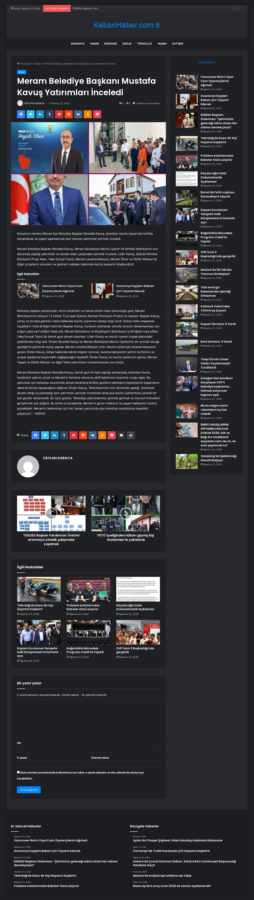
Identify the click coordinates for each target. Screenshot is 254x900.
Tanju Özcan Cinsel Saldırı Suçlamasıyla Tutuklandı (215, 363)
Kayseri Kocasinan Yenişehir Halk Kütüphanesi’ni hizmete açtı (37, 652)
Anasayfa (78, 43)
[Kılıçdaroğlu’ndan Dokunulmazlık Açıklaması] (138, 589)
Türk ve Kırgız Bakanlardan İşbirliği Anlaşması (216, 291)
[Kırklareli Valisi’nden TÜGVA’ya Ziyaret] (187, 311)
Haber (94, 43)
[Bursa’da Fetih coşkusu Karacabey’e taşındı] (187, 197)
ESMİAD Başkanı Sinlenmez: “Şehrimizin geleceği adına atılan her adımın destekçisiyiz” (126, 8)
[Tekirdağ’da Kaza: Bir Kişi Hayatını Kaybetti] (39, 589)
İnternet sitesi (100, 757)
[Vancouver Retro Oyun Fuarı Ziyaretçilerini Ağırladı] (28, 290)
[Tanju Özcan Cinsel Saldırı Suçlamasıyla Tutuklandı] (187, 364)
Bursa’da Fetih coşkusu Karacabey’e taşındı (217, 194)
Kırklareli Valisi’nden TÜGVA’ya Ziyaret (215, 308)
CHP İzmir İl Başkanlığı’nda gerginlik (135, 650)
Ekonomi (110, 43)
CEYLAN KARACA (34, 103)
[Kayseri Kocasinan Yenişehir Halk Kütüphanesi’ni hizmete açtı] (39, 632)
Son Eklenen (206, 62)
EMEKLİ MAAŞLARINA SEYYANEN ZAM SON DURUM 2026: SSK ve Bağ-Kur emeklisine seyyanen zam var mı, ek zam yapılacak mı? (218, 435)
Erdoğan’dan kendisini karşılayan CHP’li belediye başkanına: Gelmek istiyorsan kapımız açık (217, 386)
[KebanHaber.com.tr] (127, 25)
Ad (20, 742)
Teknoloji (144, 43)
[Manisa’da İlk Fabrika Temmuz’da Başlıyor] (187, 275)
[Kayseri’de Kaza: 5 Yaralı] (187, 329)
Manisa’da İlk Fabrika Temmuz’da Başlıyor (216, 272)
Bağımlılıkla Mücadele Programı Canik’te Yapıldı (85, 650)
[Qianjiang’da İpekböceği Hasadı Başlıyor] (187, 461)
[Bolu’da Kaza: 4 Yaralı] (187, 347)
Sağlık (127, 43)
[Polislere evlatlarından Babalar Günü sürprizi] (88, 589)
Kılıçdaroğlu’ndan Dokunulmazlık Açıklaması (135, 607)
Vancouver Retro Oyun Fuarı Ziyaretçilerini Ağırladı (217, 81)
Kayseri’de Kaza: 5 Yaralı (218, 324)
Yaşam (161, 43)
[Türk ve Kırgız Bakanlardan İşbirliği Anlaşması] (187, 292)
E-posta (23, 757)
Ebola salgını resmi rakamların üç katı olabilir (214, 410)
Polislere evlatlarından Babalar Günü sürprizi (83, 607)
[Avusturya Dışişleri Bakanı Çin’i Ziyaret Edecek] (102, 290)
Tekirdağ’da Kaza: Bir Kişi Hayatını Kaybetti (35, 607)
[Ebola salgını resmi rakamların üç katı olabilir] (187, 411)
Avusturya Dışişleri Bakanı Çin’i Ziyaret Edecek (215, 100)
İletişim (177, 43)
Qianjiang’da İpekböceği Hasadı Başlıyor (219, 458)
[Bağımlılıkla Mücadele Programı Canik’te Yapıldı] (88, 632)
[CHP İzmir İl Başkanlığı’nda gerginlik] (138, 632)
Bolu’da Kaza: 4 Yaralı (216, 342)
